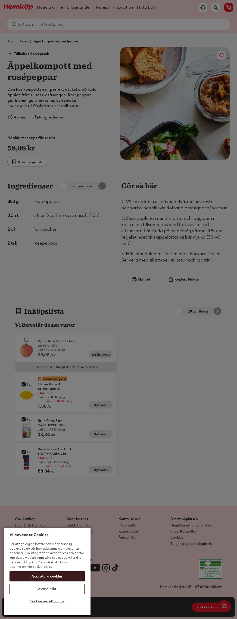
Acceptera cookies (46, 576)
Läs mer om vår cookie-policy (30, 566)
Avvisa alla (47, 589)
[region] (47, 571)
